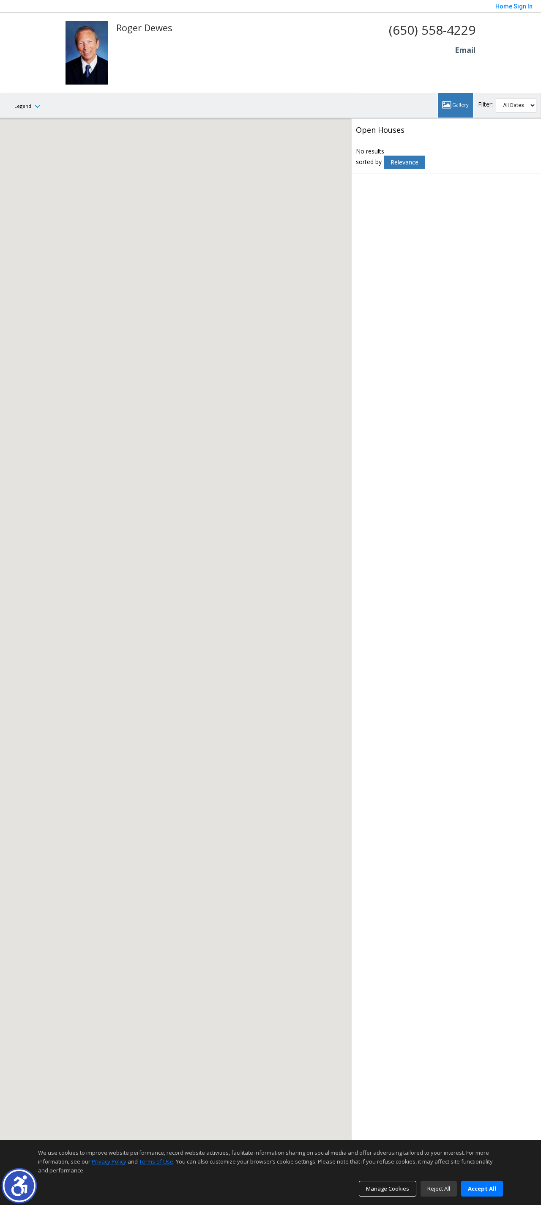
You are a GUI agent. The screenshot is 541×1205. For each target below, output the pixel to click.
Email (465, 50)
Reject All (438, 1188)
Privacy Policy (109, 1161)
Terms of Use (156, 1161)
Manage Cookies (387, 1188)
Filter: (485, 104)
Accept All (482, 1188)
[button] (19, 1185)
